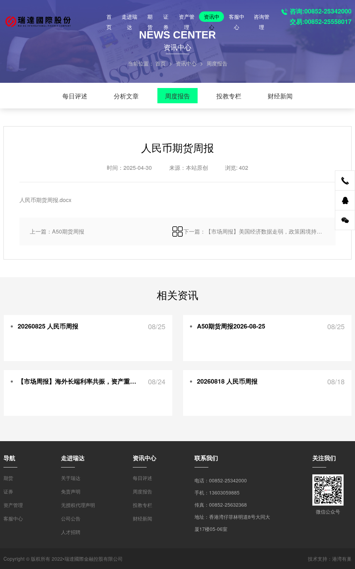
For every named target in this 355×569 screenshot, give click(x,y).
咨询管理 (261, 17)
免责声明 (70, 491)
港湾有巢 (342, 558)
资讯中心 (211, 17)
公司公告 (70, 518)
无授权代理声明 (78, 504)
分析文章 (126, 95)
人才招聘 (70, 531)
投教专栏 (228, 95)
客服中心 (236, 17)
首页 (109, 17)
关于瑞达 (70, 477)
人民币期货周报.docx (45, 200)
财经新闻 (280, 95)
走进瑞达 (129, 17)
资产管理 (186, 17)
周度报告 (177, 95)
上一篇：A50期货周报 (57, 231)
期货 (150, 17)
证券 (165, 17)
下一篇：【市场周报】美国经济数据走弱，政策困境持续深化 (254, 231)
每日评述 (74, 95)
